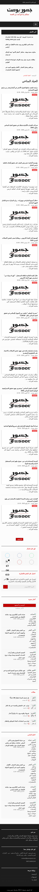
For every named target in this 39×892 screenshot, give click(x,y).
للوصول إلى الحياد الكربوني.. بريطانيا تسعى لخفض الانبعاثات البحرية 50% (20, 239)
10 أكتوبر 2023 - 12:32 (23, 393)
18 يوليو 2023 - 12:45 (23, 466)
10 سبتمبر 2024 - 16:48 (22, 242)
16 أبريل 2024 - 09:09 (23, 280)
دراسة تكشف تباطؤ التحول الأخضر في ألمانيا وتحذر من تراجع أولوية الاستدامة (19, 89)
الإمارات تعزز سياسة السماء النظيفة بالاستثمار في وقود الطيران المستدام (21, 500)
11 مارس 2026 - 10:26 (18, 659)
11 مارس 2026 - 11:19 (18, 637)
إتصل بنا (34, 880)
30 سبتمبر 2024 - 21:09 (22, 205)
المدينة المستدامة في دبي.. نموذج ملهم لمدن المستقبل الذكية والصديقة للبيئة (21, 462)
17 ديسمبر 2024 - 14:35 (22, 167)
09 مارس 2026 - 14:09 (18, 674)
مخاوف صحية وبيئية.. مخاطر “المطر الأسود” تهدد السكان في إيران (20, 53)
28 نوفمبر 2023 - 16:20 (22, 317)
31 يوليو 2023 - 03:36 (23, 428)
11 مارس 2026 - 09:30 (18, 747)
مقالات (33, 692)
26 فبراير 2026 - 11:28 (23, 92)
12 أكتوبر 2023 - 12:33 (23, 355)
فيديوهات (34, 877)
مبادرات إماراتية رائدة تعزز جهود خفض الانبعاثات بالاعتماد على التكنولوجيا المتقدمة (21, 352)
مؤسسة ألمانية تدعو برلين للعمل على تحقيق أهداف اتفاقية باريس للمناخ (20, 164)
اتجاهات (34, 506)
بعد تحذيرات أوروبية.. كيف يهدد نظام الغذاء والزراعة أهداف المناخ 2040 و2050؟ (19, 38)
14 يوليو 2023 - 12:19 (23, 503)
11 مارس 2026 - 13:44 (18, 618)
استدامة (34, 94)
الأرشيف (19, 539)
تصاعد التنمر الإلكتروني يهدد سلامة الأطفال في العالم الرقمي (19, 46)
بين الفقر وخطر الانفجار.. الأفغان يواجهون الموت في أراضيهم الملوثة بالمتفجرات (19, 69)
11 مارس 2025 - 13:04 (23, 130)
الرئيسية (34, 75)
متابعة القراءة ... (32, 118)
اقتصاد (34, 320)
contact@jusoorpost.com (28, 858)
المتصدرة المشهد (19, 605)
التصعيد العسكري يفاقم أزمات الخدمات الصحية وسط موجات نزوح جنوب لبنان (15, 655)
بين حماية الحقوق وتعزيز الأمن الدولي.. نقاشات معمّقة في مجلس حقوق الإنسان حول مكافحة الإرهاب (15, 743)
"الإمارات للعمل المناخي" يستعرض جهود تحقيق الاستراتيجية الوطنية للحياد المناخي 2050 (20, 389)
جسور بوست (34, 92)
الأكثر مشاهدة (19, 608)
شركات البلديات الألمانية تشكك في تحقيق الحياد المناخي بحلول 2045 (21, 126)
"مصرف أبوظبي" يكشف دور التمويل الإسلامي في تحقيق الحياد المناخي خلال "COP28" (21, 314)
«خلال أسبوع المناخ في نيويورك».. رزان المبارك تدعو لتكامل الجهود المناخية (20, 202)
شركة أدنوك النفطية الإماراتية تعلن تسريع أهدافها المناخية (21, 426)
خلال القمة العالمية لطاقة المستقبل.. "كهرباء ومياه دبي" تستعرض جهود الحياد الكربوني (21, 277)
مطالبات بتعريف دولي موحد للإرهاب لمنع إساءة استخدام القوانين (20, 61)
